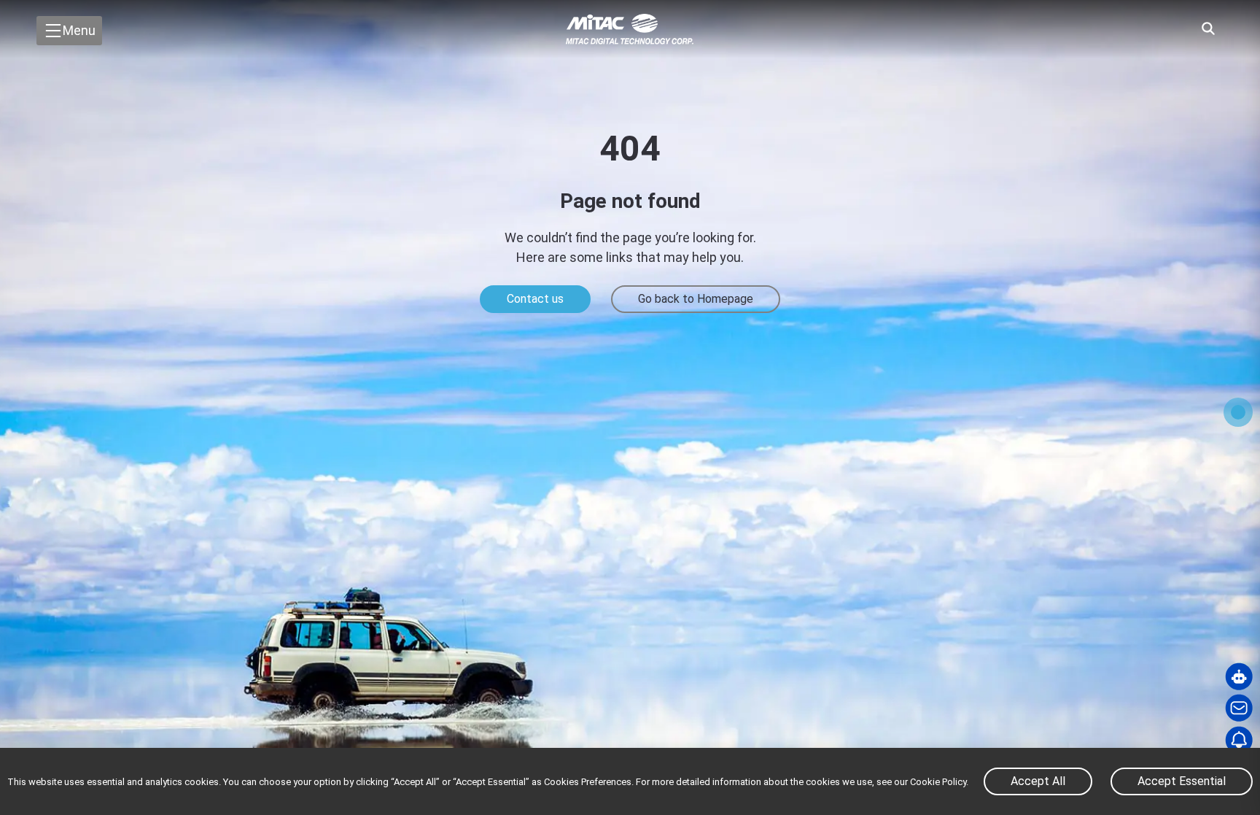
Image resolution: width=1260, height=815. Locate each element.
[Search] (1208, 28)
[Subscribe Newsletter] (1239, 740)
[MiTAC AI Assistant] (1239, 676)
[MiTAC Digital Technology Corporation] (630, 29)
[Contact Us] (1239, 708)
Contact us (535, 299)
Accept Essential (1182, 781)
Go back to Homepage (695, 299)
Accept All (1038, 781)
